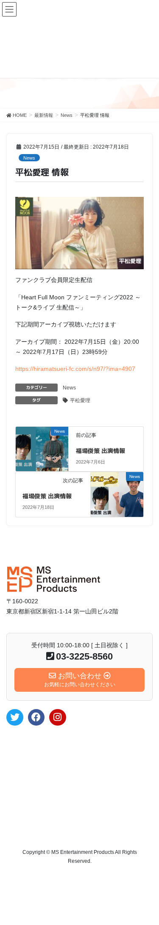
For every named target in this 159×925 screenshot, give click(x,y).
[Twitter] (14, 717)
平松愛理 (80, 400)
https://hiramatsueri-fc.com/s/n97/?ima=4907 (75, 368)
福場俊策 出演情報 (100, 451)
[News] (42, 441)
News (29, 157)
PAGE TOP (147, 889)
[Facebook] (36, 717)
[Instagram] (57, 717)
